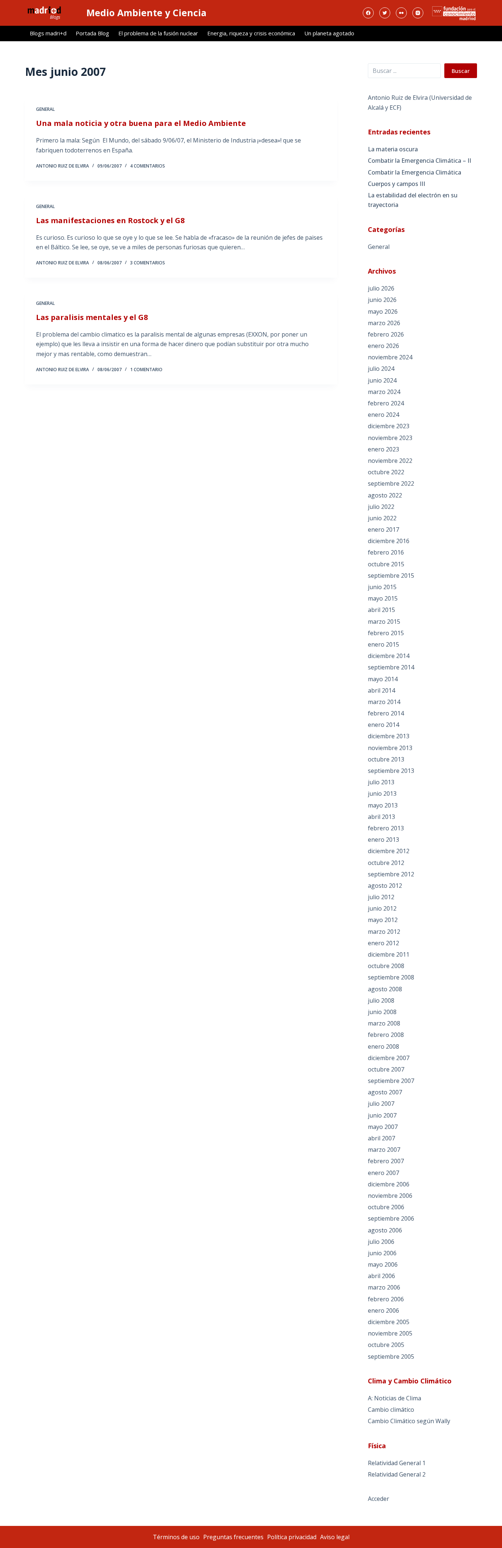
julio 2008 (381, 1000)
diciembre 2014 (388, 656)
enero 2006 (383, 1310)
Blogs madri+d (48, 33)
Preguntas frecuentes (233, 1537)
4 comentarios (147, 166)
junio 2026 (382, 300)
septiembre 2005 (391, 1356)
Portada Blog (92, 33)
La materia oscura (393, 149)
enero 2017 (383, 529)
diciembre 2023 (388, 426)
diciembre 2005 (388, 1322)
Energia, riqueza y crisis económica (251, 33)
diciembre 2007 (388, 1058)
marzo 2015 (384, 622)
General (45, 109)
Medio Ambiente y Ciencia (146, 12)
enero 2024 (383, 415)
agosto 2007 (385, 1092)
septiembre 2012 (391, 874)
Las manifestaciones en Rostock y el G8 (110, 220)
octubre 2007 (386, 1069)
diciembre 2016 (388, 541)
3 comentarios (147, 263)
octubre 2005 (386, 1345)
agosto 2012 (385, 886)
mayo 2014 (383, 679)
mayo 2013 (383, 805)
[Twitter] (384, 12)
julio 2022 (381, 507)
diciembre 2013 (388, 736)
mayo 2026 (383, 311)
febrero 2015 (386, 633)
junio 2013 (382, 793)
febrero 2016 (386, 552)
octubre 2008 (386, 966)
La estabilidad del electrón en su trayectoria (413, 200)
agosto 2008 (385, 989)
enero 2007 (383, 1173)
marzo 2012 (384, 932)
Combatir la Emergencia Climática (414, 172)
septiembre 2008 (391, 977)
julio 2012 (381, 897)
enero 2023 (383, 449)
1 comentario (146, 369)
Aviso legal (334, 1537)
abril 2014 (381, 690)
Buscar (461, 70)
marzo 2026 (384, 323)
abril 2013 (381, 817)
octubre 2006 (386, 1207)
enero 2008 (383, 1046)
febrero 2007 (386, 1161)
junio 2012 (382, 908)
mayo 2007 (383, 1127)
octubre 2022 (386, 472)
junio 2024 (382, 380)
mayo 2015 (383, 598)
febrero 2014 (386, 713)
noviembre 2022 (390, 461)
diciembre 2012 (388, 851)
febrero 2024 (386, 403)
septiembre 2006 (391, 1218)
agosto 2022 (385, 495)
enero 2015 (383, 644)
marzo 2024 (384, 392)
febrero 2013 (386, 828)
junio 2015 (382, 587)
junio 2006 (382, 1253)
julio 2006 (381, 1242)
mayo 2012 (383, 920)
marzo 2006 (384, 1287)
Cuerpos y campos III (396, 184)
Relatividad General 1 (397, 1463)
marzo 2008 (384, 1023)
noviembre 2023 (390, 438)
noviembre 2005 (390, 1333)
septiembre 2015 (391, 575)
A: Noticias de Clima (394, 1398)
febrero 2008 (386, 1035)
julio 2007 (381, 1104)
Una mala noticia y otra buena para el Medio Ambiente (141, 123)
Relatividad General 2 (397, 1474)
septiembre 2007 (391, 1081)
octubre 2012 (386, 863)
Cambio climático (391, 1409)
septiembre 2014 (391, 667)
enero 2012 (383, 943)
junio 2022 (382, 518)
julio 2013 (381, 782)
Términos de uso (176, 1537)
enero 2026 (383, 346)
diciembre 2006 (388, 1184)
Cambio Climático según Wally (409, 1421)
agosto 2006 (385, 1230)
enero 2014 (383, 725)
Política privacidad (291, 1537)
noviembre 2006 (390, 1196)
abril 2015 (381, 610)
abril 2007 (381, 1138)
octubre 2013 (386, 759)
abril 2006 (381, 1276)
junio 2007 (382, 1115)
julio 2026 (381, 288)
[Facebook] (368, 12)
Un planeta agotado (329, 33)
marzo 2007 (384, 1150)
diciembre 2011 (388, 954)
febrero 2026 (386, 334)
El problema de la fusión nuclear (158, 33)
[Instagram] (417, 12)
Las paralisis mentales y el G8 (92, 317)
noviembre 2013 (390, 748)
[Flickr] (401, 12)
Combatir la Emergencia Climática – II (419, 160)
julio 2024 (381, 369)
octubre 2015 (386, 564)
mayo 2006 (383, 1264)
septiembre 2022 (391, 483)
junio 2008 (382, 1012)
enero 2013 (383, 839)
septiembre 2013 (391, 771)
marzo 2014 (384, 702)
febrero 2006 (386, 1299)
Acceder (378, 1499)
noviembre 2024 (390, 357)
